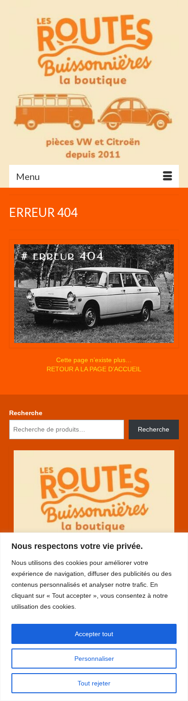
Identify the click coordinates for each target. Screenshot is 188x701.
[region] (94, 616)
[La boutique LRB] (94, 82)
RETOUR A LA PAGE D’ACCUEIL (94, 369)
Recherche (25, 412)
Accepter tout (94, 634)
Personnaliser (94, 658)
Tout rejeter (94, 683)
